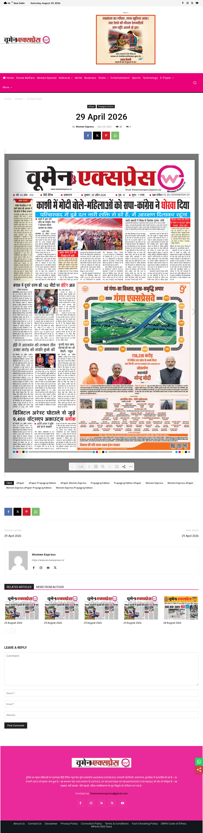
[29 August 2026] (22, 607)
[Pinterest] (106, 136)
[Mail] (49, 568)
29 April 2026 (12, 536)
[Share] (199, 770)
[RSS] (101, 803)
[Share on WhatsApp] (199, 762)
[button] (194, 82)
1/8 (80, 466)
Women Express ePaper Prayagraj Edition (29, 487)
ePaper (19, 98)
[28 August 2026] (181, 607)
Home (7, 98)
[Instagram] (187, 3)
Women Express (85, 126)
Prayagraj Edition (106, 106)
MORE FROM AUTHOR (50, 587)
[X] (192, 3)
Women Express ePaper (180, 482)
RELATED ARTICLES (19, 587)
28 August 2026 (172, 622)
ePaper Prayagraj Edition (42, 482)
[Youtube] (197, 3)
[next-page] (13, 630)
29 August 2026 (13, 622)
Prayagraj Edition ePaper (127, 482)
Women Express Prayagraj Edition (74, 487)
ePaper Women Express (73, 482)
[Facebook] (182, 3)
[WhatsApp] (115, 136)
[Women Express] (25, 40)
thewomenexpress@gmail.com (109, 793)
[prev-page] (6, 630)
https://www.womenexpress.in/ (48, 560)
